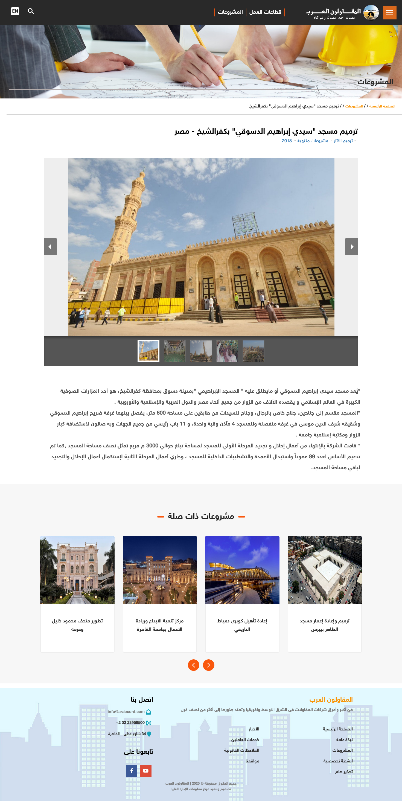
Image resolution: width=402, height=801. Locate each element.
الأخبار (254, 729)
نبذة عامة (344, 740)
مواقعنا (252, 761)
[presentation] (193, 665)
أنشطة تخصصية (338, 761)
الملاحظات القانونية (241, 750)
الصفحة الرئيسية (382, 106)
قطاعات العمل (265, 12)
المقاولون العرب (331, 700)
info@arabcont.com (126, 712)
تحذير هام (344, 772)
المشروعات (230, 12)
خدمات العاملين (245, 740)
